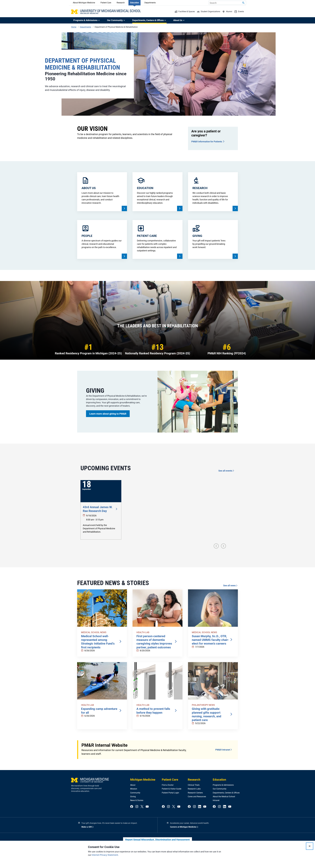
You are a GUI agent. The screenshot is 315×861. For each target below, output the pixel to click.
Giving (133, 796)
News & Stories (136, 800)
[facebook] (131, 806)
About (132, 785)
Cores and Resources (197, 796)
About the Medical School (224, 796)
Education (134, 2)
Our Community (219, 789)
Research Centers (195, 793)
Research (121, 2)
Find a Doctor (167, 785)
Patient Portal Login (170, 793)
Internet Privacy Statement (105, 855)
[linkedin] (199, 806)
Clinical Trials (193, 785)
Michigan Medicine (142, 779)
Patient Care (106, 2)
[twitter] (142, 806)
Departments (150, 2)
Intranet (216, 800)
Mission (133, 789)
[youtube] (147, 806)
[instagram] (136, 806)
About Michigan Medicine (84, 2)
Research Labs (194, 789)
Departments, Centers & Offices (226, 793)
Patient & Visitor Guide (171, 789)
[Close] (309, 846)
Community (135, 793)
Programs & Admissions (223, 785)
